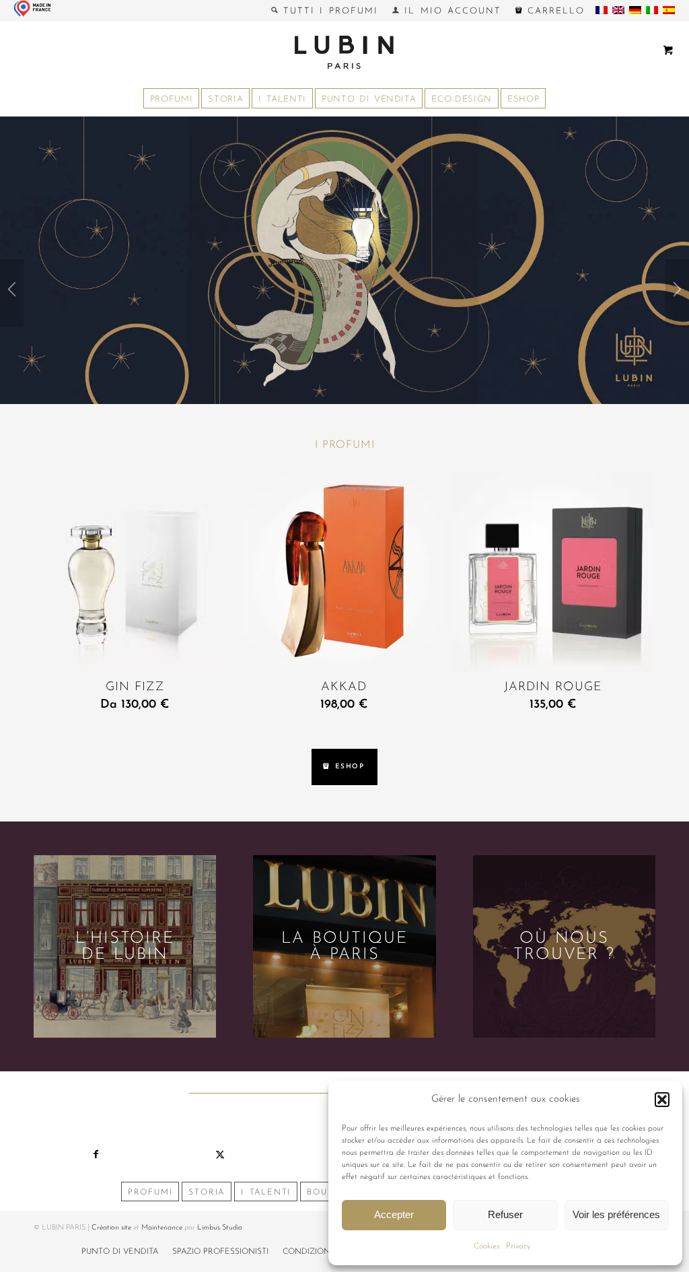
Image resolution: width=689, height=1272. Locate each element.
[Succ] (677, 293)
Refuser (505, 1214)
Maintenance (161, 1228)
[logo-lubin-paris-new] (344, 52)
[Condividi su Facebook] (96, 1154)
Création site (111, 1228)
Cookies (486, 1246)
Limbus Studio (219, 1228)
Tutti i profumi (328, 11)
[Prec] (12, 293)
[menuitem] (325, 11)
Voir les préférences (616, 1214)
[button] (662, 1099)
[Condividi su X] (220, 1154)
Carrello (553, 11)
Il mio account (450, 11)
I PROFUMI (345, 445)
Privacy (518, 1246)
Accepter (394, 1214)
